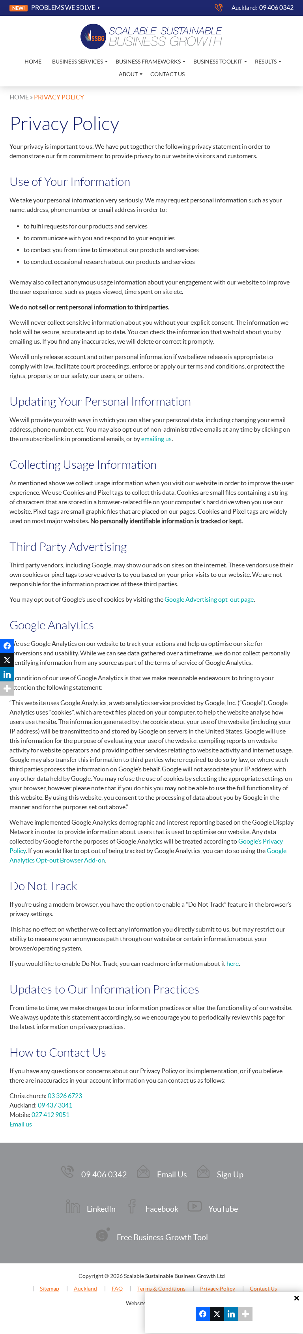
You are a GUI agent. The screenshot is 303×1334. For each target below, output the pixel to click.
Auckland (85, 1288)
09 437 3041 (55, 1105)
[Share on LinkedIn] (7, 674)
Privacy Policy (217, 1288)
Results (266, 61)
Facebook (162, 1209)
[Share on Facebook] (7, 646)
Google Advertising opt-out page (209, 599)
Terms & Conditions (161, 1288)
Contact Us (167, 74)
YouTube (223, 1209)
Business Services (77, 61)
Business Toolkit (217, 61)
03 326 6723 (65, 1095)
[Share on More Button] (7, 688)
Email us (20, 1124)
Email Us (172, 1174)
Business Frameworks (148, 61)
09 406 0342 (276, 7)
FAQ (117, 1288)
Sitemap (49, 1288)
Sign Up (230, 1174)
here (232, 963)
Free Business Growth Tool (162, 1237)
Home (32, 61)
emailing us (156, 438)
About (128, 74)
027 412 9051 (50, 1114)
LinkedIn (101, 1209)
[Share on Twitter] (7, 660)
